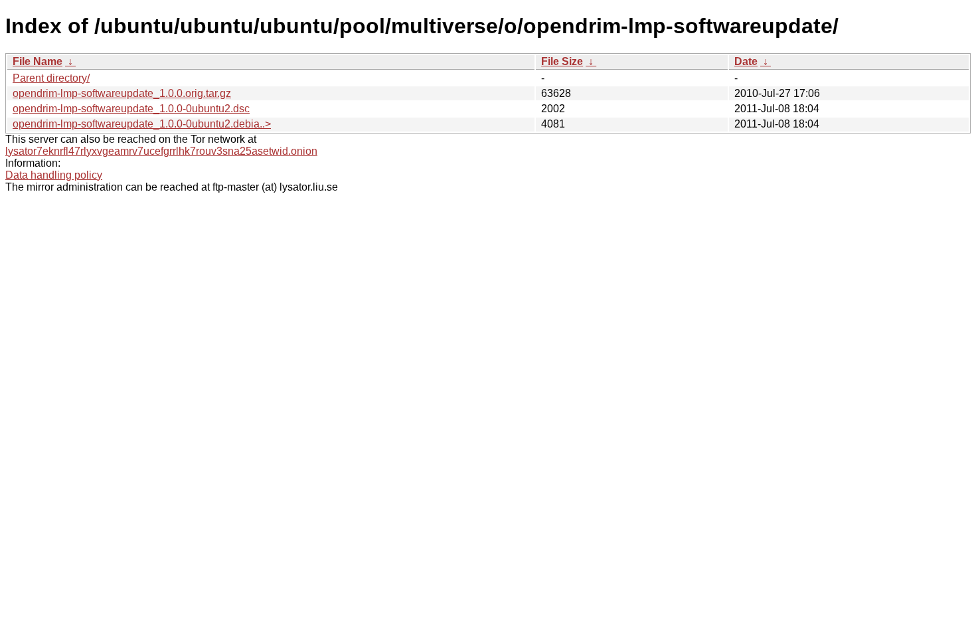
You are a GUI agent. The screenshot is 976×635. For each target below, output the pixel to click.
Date (746, 61)
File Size (562, 61)
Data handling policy (53, 175)
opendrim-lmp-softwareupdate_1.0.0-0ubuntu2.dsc (131, 108)
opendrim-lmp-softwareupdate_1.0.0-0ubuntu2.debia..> (142, 124)
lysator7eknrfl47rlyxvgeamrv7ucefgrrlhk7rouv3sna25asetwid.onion (161, 151)
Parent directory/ (51, 78)
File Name (37, 61)
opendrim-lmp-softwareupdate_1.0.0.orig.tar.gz (122, 93)
